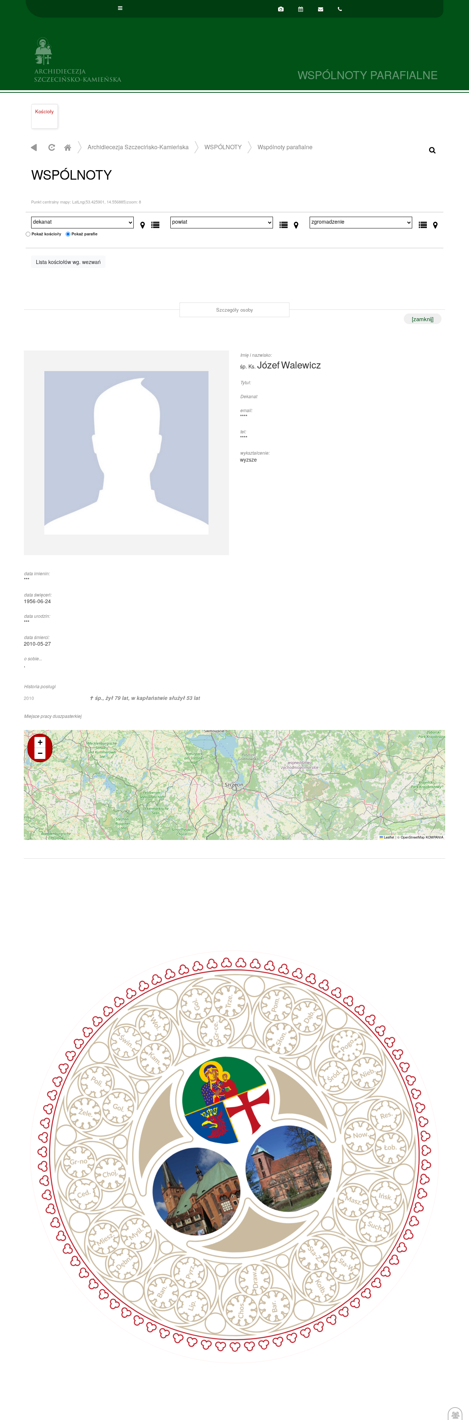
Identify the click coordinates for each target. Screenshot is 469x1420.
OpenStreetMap (413, 837)
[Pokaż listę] (155, 223)
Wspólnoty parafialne (285, 147)
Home (67, 147)
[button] (39, 742)
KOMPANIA (434, 837)
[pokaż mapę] (142, 223)
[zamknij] (422, 319)
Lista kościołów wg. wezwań (68, 261)
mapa (233, 785)
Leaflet (388, 837)
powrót (33, 147)
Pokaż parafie (84, 233)
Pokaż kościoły (46, 233)
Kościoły (44, 111)
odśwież (51, 147)
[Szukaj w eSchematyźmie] (432, 149)
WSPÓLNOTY (223, 147)
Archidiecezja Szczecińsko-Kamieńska (130, 58)
